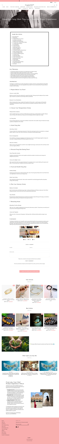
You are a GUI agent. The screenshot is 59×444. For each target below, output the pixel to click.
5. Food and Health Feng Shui (18, 53)
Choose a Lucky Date (17, 40)
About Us (31, 8)
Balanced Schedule (17, 58)
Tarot (19, 8)
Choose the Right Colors (17, 52)
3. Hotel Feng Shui (16, 45)
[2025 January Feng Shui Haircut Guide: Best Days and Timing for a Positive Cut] (29, 366)
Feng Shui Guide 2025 (14, 6)
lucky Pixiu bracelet (17, 224)
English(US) (37, 8)
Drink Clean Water (16, 55)
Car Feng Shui (16, 44)
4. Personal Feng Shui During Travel (19, 50)
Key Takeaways (16, 36)
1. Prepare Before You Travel (18, 38)
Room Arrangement (17, 47)
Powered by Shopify (29, 440)
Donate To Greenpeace (5, 434)
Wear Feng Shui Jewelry (17, 51)
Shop (7, 6)
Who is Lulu (3, 426)
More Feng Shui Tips (5, 427)
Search (3, 420)
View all (29, 281)
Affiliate (3, 430)
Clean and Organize (17, 62)
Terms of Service (40, 263)
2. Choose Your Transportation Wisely (20, 42)
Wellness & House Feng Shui (40, 6)
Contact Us (25, 8)
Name (11, 247)
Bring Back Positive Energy (18, 61)
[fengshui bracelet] (29, 232)
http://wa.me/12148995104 (11, 413)
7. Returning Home (16, 60)
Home (4, 6)
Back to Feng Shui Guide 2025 (30, 271)
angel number (47, 372)
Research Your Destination (18, 41)
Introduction (15, 37)
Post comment (29, 260)
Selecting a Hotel (16, 46)
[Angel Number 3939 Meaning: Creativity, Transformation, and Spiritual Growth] (48, 366)
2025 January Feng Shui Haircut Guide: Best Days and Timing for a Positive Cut (29, 374)
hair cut (28, 372)
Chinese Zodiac (29, 6)
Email (31, 247)
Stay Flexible (15, 59)
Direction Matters (16, 49)
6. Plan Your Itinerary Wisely (18, 56)
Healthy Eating (16, 54)
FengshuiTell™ (29, 5)
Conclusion (15, 63)
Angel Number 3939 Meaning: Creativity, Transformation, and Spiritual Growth (48, 374)
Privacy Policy (33, 263)
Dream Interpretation (51, 6)
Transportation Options (17, 43)
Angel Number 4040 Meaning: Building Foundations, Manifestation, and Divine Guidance (10, 374)
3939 (44, 372)
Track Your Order (4, 429)
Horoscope (22, 6)
